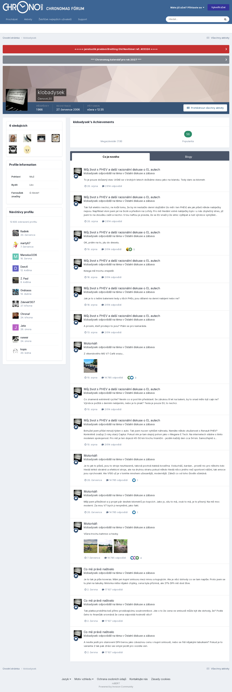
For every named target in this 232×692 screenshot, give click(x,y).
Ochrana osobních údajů (111, 679)
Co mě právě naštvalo (99, 569)
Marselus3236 (28, 255)
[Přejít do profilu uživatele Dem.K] (16, 268)
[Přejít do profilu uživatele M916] (56, 138)
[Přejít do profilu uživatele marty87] (16, 245)
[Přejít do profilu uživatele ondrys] (27, 150)
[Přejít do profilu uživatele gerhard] (27, 138)
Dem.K (24, 266)
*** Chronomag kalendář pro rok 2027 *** (116, 59)
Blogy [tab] (188, 156)
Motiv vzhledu (83, 679)
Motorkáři (90, 343)
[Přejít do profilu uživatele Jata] (16, 327)
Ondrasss (25, 290)
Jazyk (66, 679)
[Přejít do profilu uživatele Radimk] (16, 233)
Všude (213, 19)
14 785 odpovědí (113, 377)
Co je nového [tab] (111, 156)
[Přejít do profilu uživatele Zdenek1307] (16, 304)
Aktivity (28, 19)
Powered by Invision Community (116, 686)
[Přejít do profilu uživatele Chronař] (16, 316)
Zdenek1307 (27, 302)
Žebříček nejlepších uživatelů (55, 19)
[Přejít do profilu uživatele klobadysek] (78, 172)
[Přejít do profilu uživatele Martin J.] (41, 138)
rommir (24, 337)
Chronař (25, 314)
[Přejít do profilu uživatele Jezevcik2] (13, 138)
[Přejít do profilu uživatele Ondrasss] (16, 292)
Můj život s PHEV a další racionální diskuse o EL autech (122, 169)
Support (82, 19)
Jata (23, 325)
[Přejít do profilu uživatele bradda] (13, 150)
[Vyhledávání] (225, 19)
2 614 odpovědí (113, 186)
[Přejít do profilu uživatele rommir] (16, 339)
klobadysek (91, 173)
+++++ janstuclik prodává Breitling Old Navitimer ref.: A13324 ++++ (116, 49)
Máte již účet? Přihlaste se (186, 7)
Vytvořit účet (218, 7)
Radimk (24, 231)
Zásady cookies (160, 679)
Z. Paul (24, 278)
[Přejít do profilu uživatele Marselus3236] (16, 257)
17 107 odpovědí (113, 589)
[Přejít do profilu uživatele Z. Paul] (16, 280)
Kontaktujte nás (139, 679)
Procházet (12, 19)
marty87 (25, 243)
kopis (23, 349)
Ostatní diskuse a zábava (140, 173)
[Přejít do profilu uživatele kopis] (16, 351)
